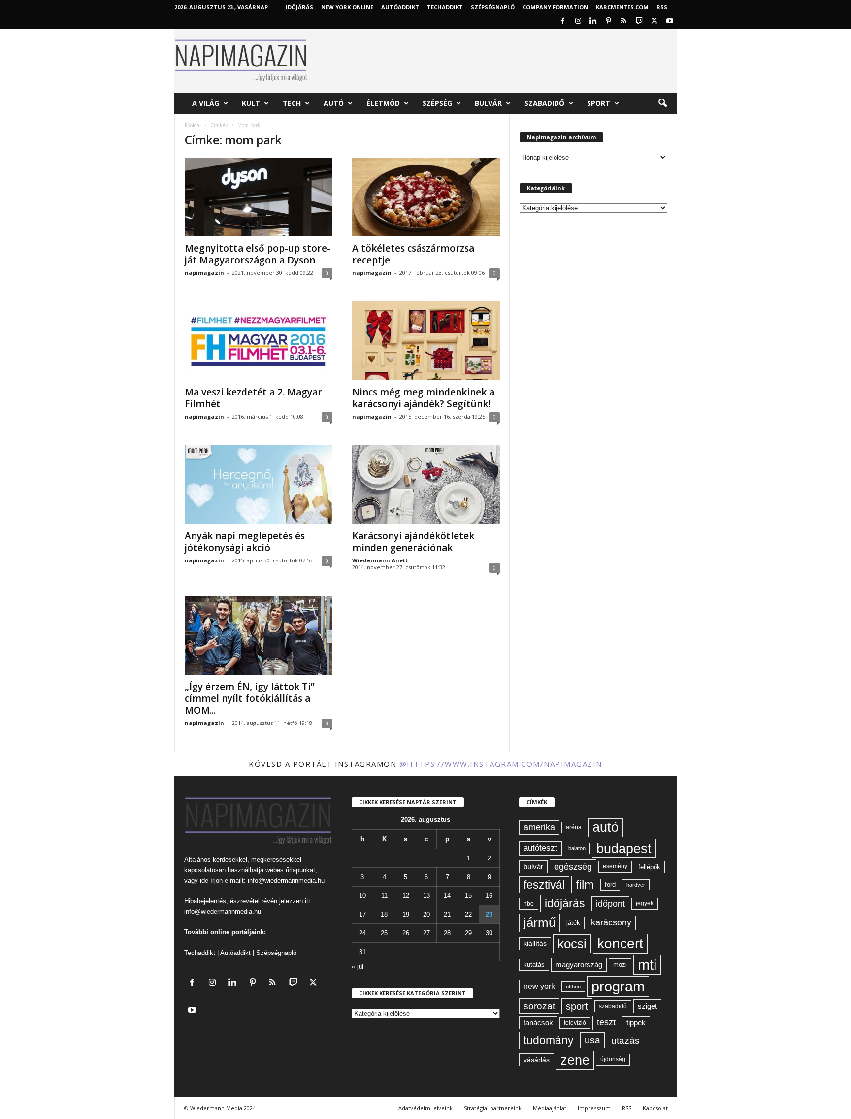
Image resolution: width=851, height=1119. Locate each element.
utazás (625, 1040)
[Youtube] (670, 21)
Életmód (383, 103)
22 (468, 914)
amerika (539, 827)
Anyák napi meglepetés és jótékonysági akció (245, 541)
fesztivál (544, 884)
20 (426, 914)
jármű (540, 922)
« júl (357, 966)
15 (468, 895)
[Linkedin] (593, 21)
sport (577, 1006)
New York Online (347, 7)
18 (384, 914)
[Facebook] (563, 21)
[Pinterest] (609, 21)
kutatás (534, 964)
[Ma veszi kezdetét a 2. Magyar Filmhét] (258, 340)
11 (384, 895)
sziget (647, 1006)
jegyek (645, 903)
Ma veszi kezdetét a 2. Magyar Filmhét (253, 398)
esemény (615, 866)
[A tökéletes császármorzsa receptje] (426, 197)
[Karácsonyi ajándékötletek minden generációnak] (426, 484)
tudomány (549, 1040)
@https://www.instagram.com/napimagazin (500, 764)
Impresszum (594, 1108)
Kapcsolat (655, 1108)
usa (592, 1040)
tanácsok (538, 1023)
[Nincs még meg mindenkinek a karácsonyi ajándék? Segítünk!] (426, 340)
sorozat (539, 1006)
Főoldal (193, 125)
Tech (292, 103)
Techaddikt (199, 952)
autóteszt (540, 848)
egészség (573, 867)
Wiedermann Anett (380, 560)
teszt (606, 1022)
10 (362, 895)
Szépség (437, 103)
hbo (529, 903)
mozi (620, 964)
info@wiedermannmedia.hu (286, 880)
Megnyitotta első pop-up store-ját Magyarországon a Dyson (257, 254)
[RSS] (624, 21)
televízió (575, 1023)
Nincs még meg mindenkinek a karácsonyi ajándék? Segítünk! (423, 398)
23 (489, 914)
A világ (205, 103)
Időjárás (299, 7)
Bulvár (488, 103)
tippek (636, 1023)
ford (610, 884)
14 (447, 895)
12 (405, 895)
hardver (635, 885)
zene (574, 1060)
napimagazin (204, 272)
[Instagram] (578, 21)
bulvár (533, 867)
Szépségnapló (493, 7)
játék (573, 922)
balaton (577, 848)
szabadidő (613, 1006)
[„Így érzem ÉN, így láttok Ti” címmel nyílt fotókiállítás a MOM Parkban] (258, 635)
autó (605, 827)
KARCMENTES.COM (622, 7)
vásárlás (537, 1060)
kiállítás (535, 943)
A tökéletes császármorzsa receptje (413, 254)
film (585, 884)
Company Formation (555, 7)
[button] (662, 103)
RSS (661, 7)
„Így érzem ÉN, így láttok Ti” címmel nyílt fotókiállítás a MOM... (250, 698)
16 (489, 895)
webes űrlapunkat (290, 870)
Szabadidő (544, 103)
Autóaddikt (235, 952)
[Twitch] (639, 21)
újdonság (612, 1059)
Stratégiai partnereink (493, 1108)
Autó (334, 103)
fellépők (649, 867)
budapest (624, 848)
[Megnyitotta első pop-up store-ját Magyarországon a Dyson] (258, 197)
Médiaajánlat (549, 1108)
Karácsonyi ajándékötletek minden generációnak (413, 541)
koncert (620, 943)
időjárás (565, 903)
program (618, 986)
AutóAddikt (400, 7)
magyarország (579, 964)
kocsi (572, 943)
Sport (598, 103)
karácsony (611, 922)
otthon (573, 986)
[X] (654, 21)
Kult (251, 103)
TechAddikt (445, 7)
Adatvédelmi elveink (425, 1108)
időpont (610, 904)
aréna (574, 827)
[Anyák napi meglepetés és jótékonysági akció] (258, 484)
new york (539, 986)
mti (647, 965)
